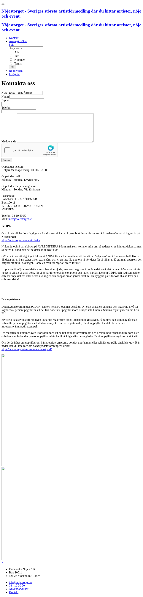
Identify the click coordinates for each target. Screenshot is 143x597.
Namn (5, 96)
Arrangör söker (18, 41)
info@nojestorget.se (20, 219)
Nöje (4, 92)
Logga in (14, 74)
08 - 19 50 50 (17, 585)
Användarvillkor (18, 588)
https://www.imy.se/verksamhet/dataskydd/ (26, 349)
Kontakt (13, 37)
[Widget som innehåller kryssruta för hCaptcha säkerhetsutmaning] (29, 150)
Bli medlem (16, 70)
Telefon (5, 107)
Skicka (6, 160)
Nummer (19, 59)
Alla (16, 52)
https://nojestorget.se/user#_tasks (20, 240)
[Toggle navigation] (2, 4)
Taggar (18, 63)
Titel (17, 56)
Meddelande (8, 141)
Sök (11, 44)
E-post (5, 100)
